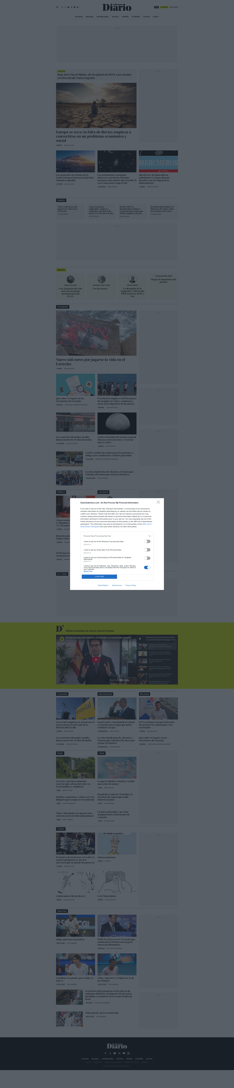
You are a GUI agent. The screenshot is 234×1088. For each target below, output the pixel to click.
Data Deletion (103, 585)
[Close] (159, 503)
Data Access (117, 585)
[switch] (147, 541)
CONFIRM (99, 577)
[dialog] (117, 544)
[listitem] (117, 536)
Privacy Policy (131, 585)
